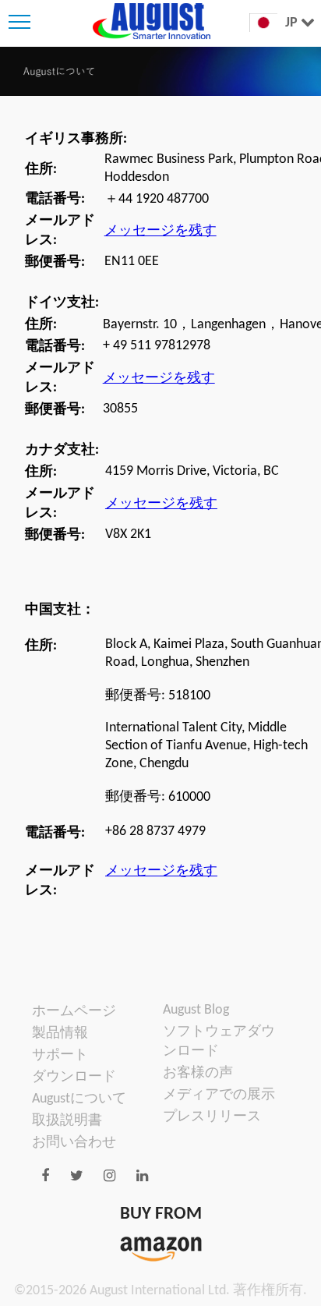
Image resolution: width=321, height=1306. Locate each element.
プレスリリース (212, 1117)
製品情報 (60, 1033)
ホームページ (74, 1011)
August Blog (196, 1010)
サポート (60, 1055)
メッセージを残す (160, 231)
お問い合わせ (74, 1142)
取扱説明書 (67, 1120)
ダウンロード (74, 1077)
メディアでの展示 (219, 1095)
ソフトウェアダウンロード (219, 1042)
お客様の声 (198, 1073)
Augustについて (79, 1099)
